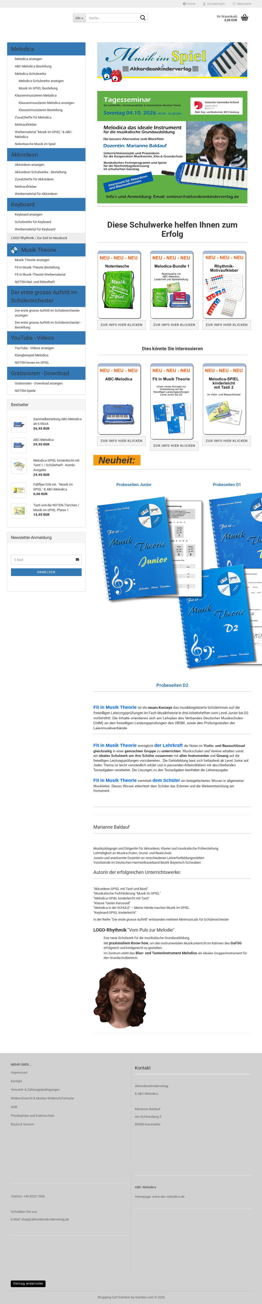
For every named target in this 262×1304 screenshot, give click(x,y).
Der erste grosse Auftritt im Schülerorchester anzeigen (47, 313)
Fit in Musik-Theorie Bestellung (37, 267)
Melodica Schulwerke (30, 74)
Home (190, 4)
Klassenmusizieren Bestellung (40, 110)
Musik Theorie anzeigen (32, 260)
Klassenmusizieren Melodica (36, 95)
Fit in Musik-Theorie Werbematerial (40, 274)
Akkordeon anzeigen (29, 165)
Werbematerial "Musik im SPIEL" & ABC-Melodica (43, 134)
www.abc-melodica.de (168, 1197)
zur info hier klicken (227, 325)
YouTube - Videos (32, 338)
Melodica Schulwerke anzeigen (41, 81)
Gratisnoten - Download (40, 373)
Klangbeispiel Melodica (31, 355)
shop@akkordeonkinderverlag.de (45, 1219)
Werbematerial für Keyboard (35, 229)
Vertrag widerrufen (28, 1283)
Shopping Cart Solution (113, 1297)
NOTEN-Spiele (25, 391)
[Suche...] (143, 18)
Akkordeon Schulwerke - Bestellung (40, 172)
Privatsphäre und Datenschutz (32, 1116)
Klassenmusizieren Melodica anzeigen (46, 103)
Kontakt (16, 1081)
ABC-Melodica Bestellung (33, 66)
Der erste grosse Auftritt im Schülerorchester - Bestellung (48, 325)
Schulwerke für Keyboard (33, 222)
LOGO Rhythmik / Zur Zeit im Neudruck (39, 238)
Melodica (22, 49)
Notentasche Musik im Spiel (35, 144)
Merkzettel (243, 4)
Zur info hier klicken (227, 441)
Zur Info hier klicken (122, 325)
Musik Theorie (38, 250)
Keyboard (23, 204)
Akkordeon (24, 154)
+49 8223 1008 (34, 1196)
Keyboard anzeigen (28, 214)
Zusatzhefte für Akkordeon (34, 179)
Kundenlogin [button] (215, 4)
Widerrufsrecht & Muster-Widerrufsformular (42, 1098)
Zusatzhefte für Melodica (33, 117)
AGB (14, 1107)
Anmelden (46, 572)
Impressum (19, 1072)
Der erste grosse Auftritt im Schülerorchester (44, 296)
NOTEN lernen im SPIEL (32, 363)
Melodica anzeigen (28, 59)
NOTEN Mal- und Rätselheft (35, 282)
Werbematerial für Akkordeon (36, 194)
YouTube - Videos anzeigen (34, 348)
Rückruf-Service (22, 1124)
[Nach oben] (248, 1296)
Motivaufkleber (26, 124)
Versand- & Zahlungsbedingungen (35, 1089)
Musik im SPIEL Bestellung (38, 88)
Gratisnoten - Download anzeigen (39, 383)
